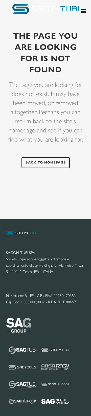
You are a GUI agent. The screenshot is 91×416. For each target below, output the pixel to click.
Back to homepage (46, 162)
